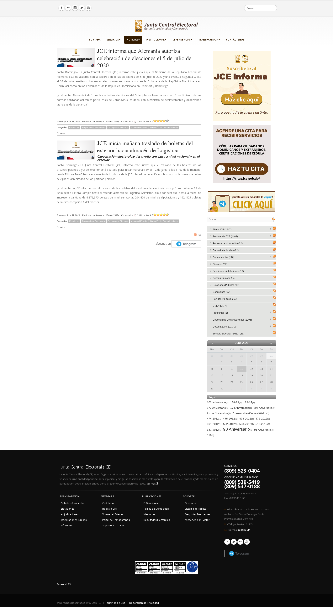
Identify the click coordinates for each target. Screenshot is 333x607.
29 (251, 356)
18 (241, 375)
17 (231, 375)
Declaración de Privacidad (144, 602)
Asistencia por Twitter (197, 520)
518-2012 (263, 423)
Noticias (132, 39)
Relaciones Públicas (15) (226, 285)
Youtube (247, 542)
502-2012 (230, 423)
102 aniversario (218, 402)
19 (251, 375)
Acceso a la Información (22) (228, 243)
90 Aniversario (237, 429)
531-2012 (214, 429)
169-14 (249, 402)
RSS (199, 235)
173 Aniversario (218, 407)
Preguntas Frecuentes (197, 514)
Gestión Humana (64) (224, 278)
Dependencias (181, 39)
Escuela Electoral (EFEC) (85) (228, 333)
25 (212, 356)
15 (212, 375)
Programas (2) (220, 313)
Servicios (113, 39)
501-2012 (214, 423)
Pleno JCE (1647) (222, 229)
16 (221, 375)
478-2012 (246, 418)
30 (261, 356)
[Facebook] (61, 8)
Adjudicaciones (70, 514)
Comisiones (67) (221, 292)
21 (271, 375)
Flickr (240, 542)
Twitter (234, 542)
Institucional (155, 39)
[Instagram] (75, 8)
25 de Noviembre (219, 413)
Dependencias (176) (223, 257)
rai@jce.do (244, 530)
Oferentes (67, 525)
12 (251, 369)
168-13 (236, 402)
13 (261, 369)
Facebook (227, 542)
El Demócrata (151, 503)
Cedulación (108, 503)
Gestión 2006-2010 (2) (224, 326)
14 (271, 369)
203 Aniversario (264, 407)
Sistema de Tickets (195, 508)
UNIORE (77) (220, 306)
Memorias (149, 514)
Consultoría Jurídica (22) (226, 250)
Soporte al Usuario (113, 525)
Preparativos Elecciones (93, 127)
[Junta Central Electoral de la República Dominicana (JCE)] (166, 25)
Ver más (151, 483)
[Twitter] (82, 8)
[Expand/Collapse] (270, 228)
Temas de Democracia (156, 508)
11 (241, 369)
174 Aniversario (241, 407)
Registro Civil (109, 508)
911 (210, 435)
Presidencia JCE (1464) (225, 236)
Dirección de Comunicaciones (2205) (232, 319)
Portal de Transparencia (116, 520)
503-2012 (246, 423)
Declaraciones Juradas (74, 520)
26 (221, 356)
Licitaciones (67, 508)
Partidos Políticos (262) (225, 299)
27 (231, 356)
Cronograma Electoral (118, 127)
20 (261, 375)
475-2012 (230, 418)
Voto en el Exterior (139, 127)
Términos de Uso (115, 602)
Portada (94, 39)
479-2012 (263, 418)
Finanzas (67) (220, 264)
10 (231, 369)
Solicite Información (72, 503)
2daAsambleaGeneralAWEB (250, 413)
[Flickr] (68, 8)
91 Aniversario (264, 429)
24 (231, 382)
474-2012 (214, 418)
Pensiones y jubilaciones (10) (228, 271)
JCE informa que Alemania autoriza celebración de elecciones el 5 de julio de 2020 (144, 58)
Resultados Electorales (157, 520)
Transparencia (208, 39)
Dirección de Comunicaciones (164, 127)
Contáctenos (235, 39)
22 (212, 382)
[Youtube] (88, 8)
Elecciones (74, 127)
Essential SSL (64, 584)
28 (241, 356)
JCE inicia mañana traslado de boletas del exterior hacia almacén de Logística (145, 146)
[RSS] (274, 228)
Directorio (190, 503)
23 (221, 382)
